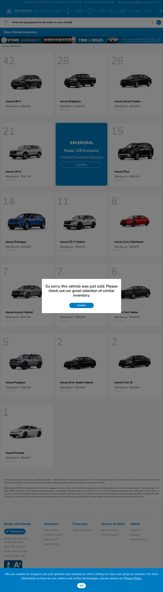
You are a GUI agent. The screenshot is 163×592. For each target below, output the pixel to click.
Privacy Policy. (133, 578)
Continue (81, 305)
